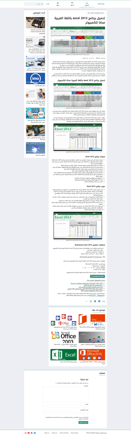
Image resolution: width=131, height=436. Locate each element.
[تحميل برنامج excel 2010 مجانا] (63, 357)
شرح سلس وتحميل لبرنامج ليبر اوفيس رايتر (91, 287)
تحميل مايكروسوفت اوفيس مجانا (96, 13)
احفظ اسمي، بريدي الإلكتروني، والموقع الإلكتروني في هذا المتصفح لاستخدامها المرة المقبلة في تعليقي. (67, 418)
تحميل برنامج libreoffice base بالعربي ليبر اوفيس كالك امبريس (85, 289)
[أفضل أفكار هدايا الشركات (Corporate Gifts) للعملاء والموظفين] (35, 25)
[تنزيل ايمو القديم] (35, 80)
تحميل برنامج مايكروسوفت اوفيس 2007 (92, 290)
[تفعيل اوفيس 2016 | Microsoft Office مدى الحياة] (92, 357)
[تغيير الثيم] (47, 4)
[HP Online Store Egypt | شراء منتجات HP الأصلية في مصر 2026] (35, 63)
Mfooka (98, 58)
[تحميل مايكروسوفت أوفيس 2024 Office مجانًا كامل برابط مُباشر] (92, 322)
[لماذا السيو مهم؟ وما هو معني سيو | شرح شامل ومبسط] (35, 115)
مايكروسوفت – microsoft (97, 295)
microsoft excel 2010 (94, 67)
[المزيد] (86, 301)
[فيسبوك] (99, 301)
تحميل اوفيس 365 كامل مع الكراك (93, 285)
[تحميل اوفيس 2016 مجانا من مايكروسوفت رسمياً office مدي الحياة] (63, 322)
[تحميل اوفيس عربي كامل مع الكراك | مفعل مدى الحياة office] (92, 339)
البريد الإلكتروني (84, 410)
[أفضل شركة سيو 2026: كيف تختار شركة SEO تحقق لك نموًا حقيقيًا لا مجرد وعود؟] (35, 97)
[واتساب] (91, 301)
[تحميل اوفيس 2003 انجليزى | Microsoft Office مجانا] (63, 339)
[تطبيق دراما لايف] (35, 149)
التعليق (86, 386)
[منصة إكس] (95, 301)
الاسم (86, 404)
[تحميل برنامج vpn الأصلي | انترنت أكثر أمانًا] (35, 132)
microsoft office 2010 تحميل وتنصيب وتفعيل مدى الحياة (87, 283)
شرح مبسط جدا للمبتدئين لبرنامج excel (90, 257)
